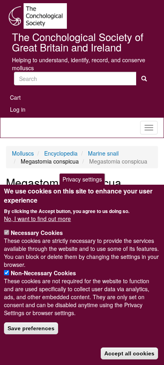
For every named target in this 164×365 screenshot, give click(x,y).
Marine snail (103, 153)
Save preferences (31, 328)
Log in (17, 109)
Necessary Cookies (37, 233)
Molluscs (23, 153)
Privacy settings (82, 179)
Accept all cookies (129, 353)
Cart (15, 97)
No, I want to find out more (37, 219)
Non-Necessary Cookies (43, 273)
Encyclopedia (61, 153)
